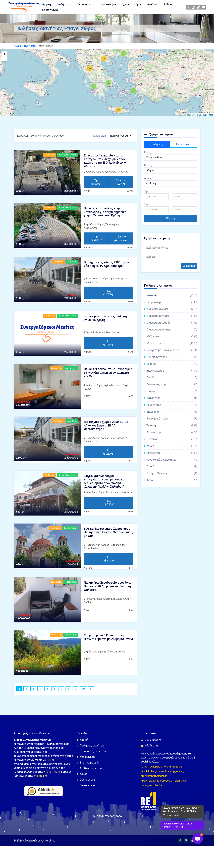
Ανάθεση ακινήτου (91, 768)
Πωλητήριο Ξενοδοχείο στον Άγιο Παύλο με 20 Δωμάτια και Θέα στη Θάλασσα (108, 586)
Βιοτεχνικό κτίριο (172, 418)
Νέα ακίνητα (87, 756)
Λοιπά (172, 466)
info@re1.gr (40, 776)
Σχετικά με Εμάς (132, 4)
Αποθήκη (172, 377)
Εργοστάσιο (172, 404)
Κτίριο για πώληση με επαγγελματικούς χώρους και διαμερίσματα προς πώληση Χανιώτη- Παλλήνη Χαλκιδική (104, 481)
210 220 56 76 (52, 772)
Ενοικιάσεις (85, 4)
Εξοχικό (172, 363)
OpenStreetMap (206, 114)
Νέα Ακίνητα (108, 4)
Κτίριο (172, 446)
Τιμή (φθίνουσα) (119, 135)
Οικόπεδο (172, 439)
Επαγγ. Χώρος (172, 370)
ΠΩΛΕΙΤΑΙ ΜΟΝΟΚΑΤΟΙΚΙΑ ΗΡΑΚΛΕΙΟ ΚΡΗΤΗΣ (177, 825)
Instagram (146, 785)
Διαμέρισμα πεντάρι (172, 329)
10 (83, 688)
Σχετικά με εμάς (89, 762)
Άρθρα (168, 4)
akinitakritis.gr (149, 771)
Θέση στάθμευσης (172, 473)
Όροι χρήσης (87, 779)
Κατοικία (172, 295)
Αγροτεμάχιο (172, 432)
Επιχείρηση (172, 411)
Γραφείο (172, 391)
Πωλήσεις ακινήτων (92, 745)
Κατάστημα (172, 398)
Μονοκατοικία (172, 343)
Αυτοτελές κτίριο (172, 384)
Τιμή (146, 204)
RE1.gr (50, 760)
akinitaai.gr (181, 780)
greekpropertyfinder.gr (154, 776)
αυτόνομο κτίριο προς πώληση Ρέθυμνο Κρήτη (105, 318)
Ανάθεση (152, 4)
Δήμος (148, 178)
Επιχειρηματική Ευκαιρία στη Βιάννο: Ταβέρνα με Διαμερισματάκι (108, 637)
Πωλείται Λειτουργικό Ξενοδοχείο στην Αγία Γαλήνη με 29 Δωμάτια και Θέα (108, 372)
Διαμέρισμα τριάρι (172, 315)
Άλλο (172, 480)
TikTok (158, 785)
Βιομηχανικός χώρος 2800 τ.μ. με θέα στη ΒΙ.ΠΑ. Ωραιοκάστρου (107, 264)
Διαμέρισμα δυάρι (172, 309)
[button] (133, 90)
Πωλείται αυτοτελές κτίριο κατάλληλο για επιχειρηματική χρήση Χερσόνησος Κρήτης (105, 211)
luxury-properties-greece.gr (157, 780)
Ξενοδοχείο (172, 452)
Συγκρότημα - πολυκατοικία (172, 350)
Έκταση (172, 425)
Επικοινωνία (50, 10)
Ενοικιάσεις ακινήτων (93, 751)
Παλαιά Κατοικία (172, 357)
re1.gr (144, 766)
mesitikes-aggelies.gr (172, 771)
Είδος (147, 152)
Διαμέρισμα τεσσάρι (172, 322)
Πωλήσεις (63, 4)
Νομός (148, 165)
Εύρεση (170, 218)
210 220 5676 (153, 739)
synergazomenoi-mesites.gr (166, 766)
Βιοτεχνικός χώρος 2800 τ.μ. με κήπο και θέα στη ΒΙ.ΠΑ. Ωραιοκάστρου (106, 425)
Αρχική (46, 4)
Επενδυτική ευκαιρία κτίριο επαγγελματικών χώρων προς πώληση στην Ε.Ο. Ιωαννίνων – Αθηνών (105, 161)
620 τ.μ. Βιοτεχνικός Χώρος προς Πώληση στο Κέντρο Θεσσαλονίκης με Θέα (108, 532)
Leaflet (192, 114)
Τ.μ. (146, 191)
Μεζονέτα (172, 336)
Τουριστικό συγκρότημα (172, 459)
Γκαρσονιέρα (172, 302)
